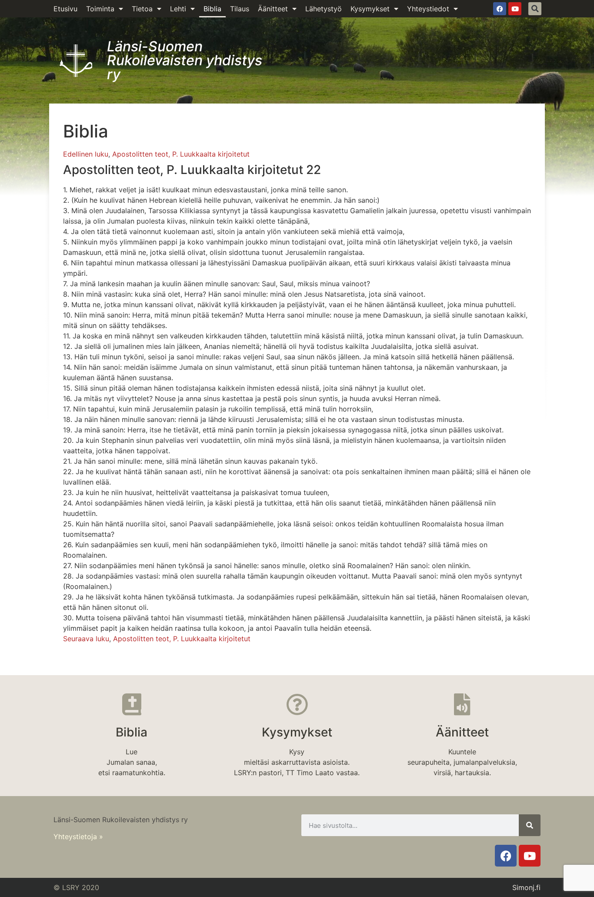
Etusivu (65, 8)
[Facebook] (499, 8)
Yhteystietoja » (78, 836)
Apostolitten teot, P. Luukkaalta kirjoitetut (181, 154)
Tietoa (142, 8)
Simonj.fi (526, 887)
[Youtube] (514, 8)
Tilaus (239, 8)
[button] (534, 8)
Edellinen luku (85, 154)
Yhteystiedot (428, 8)
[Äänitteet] (462, 704)
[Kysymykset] (297, 704)
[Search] (530, 825)
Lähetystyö (323, 8)
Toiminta (100, 8)
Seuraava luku (86, 638)
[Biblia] (132, 704)
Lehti (178, 8)
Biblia (212, 8)
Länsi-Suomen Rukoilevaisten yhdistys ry (184, 60)
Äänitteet (273, 8)
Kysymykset (370, 8)
